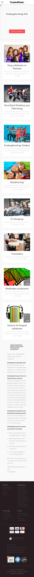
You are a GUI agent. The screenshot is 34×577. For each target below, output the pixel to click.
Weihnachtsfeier (21, 520)
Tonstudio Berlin (21, 487)
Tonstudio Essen (21, 502)
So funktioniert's (7, 487)
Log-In (4, 491)
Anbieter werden (7, 489)
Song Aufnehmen (7, 515)
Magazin (5, 495)
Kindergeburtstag (22, 513)
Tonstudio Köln (21, 495)
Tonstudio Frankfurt (22, 493)
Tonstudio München (22, 489)
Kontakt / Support (11, 571)
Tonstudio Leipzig (22, 504)
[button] (13, 38)
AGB (25, 571)
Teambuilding (20, 519)
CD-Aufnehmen (6, 513)
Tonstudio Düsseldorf (23, 498)
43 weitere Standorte (23, 506)
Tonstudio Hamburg (22, 491)
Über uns (20, 571)
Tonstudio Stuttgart (22, 497)
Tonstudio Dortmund (22, 500)
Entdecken (5, 493)
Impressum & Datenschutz (17, 573)
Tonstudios (21, 485)
